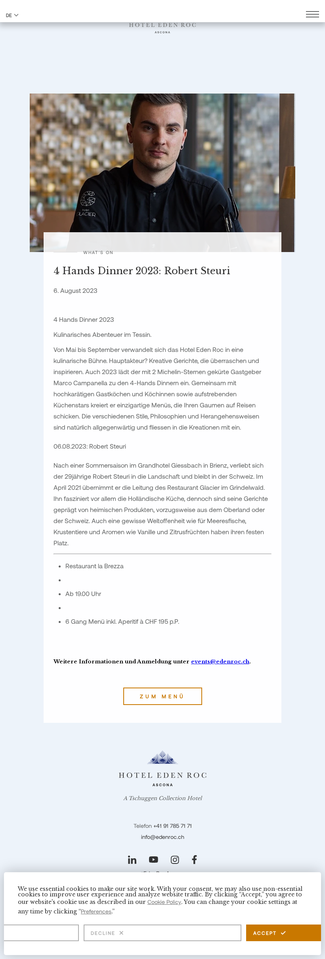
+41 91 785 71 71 (172, 825)
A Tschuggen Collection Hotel (162, 798)
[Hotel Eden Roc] (162, 23)
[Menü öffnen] (312, 15)
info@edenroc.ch (162, 836)
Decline (103, 933)
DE (9, 15)
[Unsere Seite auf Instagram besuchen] (175, 860)
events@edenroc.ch (220, 661)
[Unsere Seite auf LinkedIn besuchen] (132, 860)
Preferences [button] (96, 911)
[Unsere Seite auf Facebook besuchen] (194, 859)
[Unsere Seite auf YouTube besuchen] (153, 859)
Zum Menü (162, 696)
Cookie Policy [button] (164, 901)
